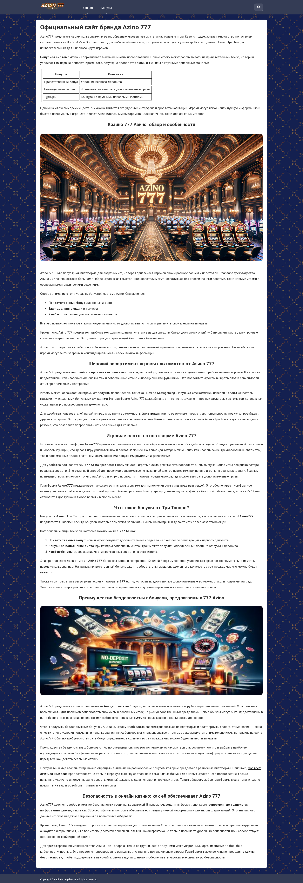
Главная (87, 8)
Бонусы (106, 8)
